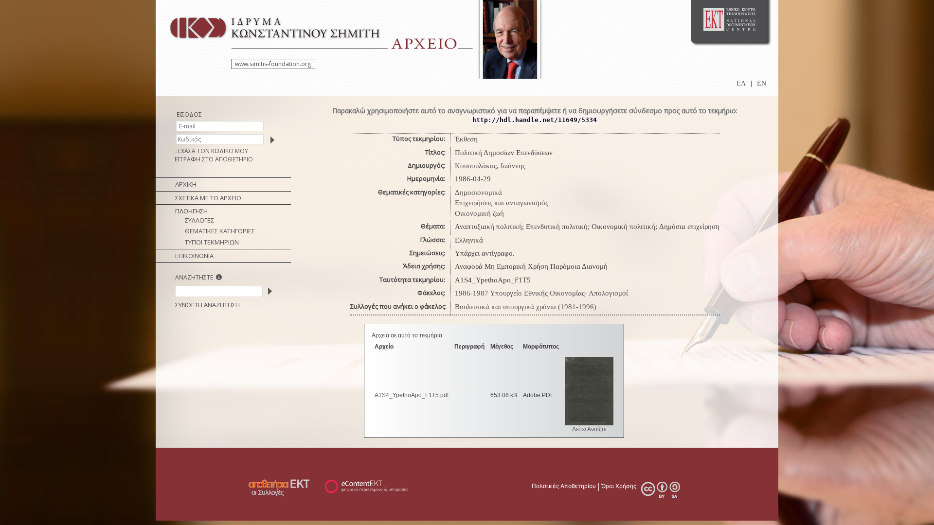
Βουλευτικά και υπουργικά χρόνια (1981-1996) (525, 307)
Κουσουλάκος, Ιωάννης (490, 166)
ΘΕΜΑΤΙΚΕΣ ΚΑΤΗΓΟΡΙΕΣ (220, 231)
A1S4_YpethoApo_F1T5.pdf (412, 395)
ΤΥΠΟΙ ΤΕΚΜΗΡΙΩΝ (212, 242)
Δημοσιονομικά (478, 192)
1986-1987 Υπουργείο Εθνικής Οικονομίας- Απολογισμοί (541, 293)
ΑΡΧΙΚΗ (186, 184)
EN (761, 83)
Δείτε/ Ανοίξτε (589, 429)
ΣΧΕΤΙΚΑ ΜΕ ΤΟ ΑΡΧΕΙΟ (208, 197)
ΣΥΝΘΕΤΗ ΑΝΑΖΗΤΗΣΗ (207, 304)
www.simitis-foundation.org (273, 64)
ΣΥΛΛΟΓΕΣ (199, 220)
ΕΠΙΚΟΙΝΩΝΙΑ (194, 255)
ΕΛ (741, 83)
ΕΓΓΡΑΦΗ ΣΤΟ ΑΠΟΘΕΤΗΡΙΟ (214, 159)
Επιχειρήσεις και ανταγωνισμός (501, 203)
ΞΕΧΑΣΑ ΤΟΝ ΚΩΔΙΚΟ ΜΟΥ (211, 151)
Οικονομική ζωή (479, 213)
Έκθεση (466, 139)
